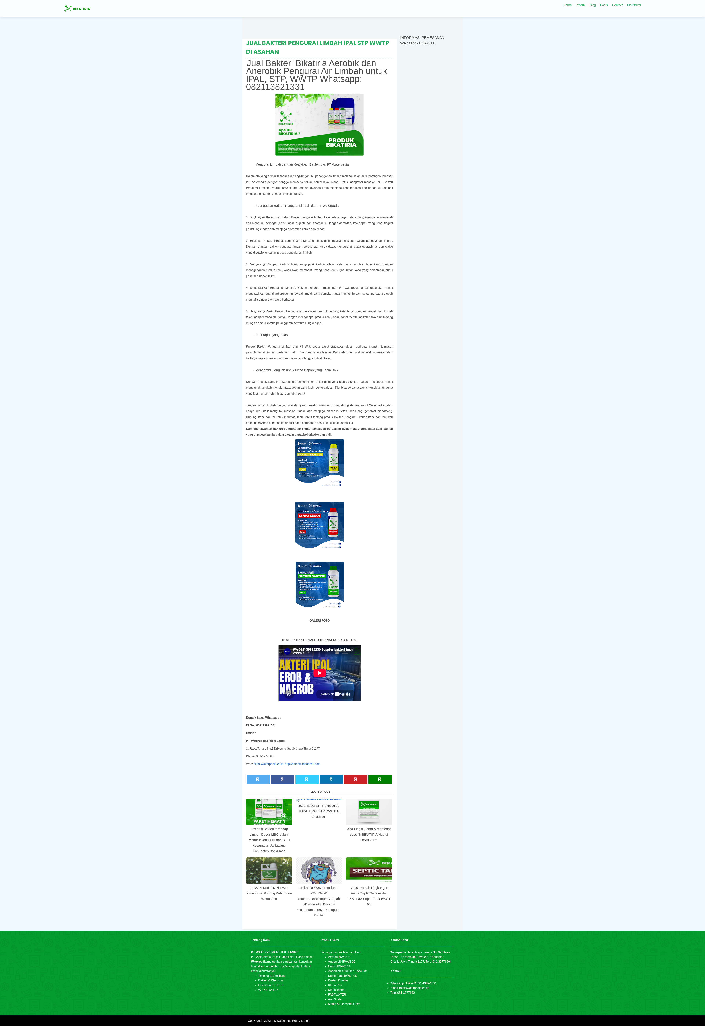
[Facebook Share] (282, 779)
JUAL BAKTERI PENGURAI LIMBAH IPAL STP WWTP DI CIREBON (318, 811)
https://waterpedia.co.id (268, 764)
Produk (580, 5)
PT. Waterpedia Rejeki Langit (290, 1020)
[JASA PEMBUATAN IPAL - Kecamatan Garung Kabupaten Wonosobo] (269, 870)
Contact (617, 5)
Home (567, 5)
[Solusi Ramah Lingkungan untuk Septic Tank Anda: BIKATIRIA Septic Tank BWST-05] (369, 870)
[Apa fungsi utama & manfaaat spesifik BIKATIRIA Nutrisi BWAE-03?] (369, 812)
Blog (593, 5)
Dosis (604, 5)
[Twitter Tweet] (258, 779)
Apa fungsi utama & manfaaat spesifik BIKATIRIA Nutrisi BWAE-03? (369, 834)
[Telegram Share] (307, 779)
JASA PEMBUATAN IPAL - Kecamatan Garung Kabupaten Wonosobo (269, 893)
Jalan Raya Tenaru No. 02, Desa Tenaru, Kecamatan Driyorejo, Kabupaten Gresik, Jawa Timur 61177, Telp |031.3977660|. (420, 957)
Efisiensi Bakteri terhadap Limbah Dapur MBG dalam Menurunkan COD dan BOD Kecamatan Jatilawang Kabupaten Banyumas (269, 840)
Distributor (634, 5)
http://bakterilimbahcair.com (302, 764)
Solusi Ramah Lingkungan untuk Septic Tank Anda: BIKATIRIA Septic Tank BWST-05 (368, 896)
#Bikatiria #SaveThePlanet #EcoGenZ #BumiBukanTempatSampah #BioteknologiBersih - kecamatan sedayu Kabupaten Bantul (319, 901)
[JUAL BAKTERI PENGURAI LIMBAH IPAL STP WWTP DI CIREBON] (319, 800)
